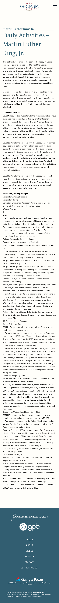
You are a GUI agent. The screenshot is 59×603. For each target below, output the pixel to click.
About (29, 545)
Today (29, 539)
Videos (29, 551)
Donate (29, 556)
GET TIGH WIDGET (29, 568)
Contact (29, 562)
